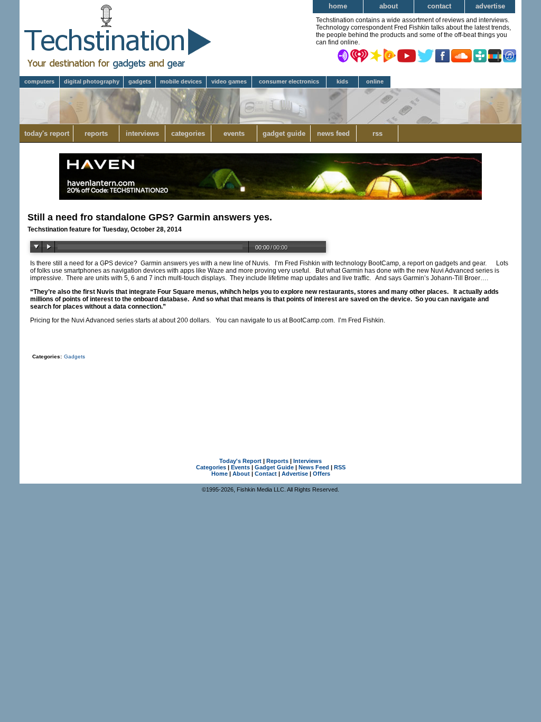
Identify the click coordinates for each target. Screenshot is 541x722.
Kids (342, 81)
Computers (39, 81)
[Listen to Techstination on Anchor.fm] (343, 55)
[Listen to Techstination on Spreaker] (376, 55)
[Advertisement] (270, 392)
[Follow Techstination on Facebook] (442, 55)
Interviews (142, 133)
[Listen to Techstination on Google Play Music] (390, 55)
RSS (377, 133)
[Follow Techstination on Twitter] (425, 55)
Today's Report (46, 133)
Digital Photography (91, 81)
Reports (96, 133)
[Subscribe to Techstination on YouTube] (406, 55)
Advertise (490, 6)
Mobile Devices (181, 81)
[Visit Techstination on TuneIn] (480, 55)
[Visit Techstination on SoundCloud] (461, 55)
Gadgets (139, 81)
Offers (321, 473)
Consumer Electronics (289, 81)
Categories (188, 133)
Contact (439, 6)
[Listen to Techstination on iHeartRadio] (359, 55)
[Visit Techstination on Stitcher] (494, 55)
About (388, 6)
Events (234, 133)
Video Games (229, 81)
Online (375, 81)
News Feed (333, 133)
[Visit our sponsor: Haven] (270, 197)
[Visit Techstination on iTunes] (509, 55)
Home (338, 6)
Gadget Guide (284, 133)
